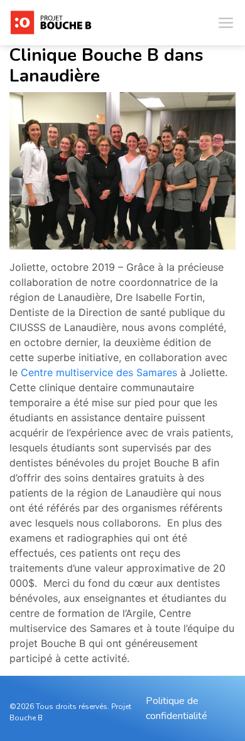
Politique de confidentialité (176, 708)
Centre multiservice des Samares (99, 372)
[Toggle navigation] (225, 22)
